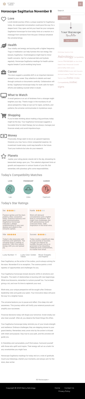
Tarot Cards (77, 74)
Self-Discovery (78, 71)
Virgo (64, 78)
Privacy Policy (64, 391)
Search (61, 11)
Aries (71, 52)
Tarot (71, 74)
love (80, 61)
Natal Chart (62, 64)
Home (57, 388)
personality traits (64, 68)
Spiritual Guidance (63, 74)
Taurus (60, 78)
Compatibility (79, 57)
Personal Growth (72, 64)
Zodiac (70, 77)
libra (77, 61)
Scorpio (71, 71)
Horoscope (68, 61)
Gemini (60, 61)
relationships (63, 71)
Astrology (65, 57)
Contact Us (69, 388)
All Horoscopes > (42, 380)
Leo (74, 61)
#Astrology (61, 52)
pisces (72, 68)
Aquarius (67, 52)
